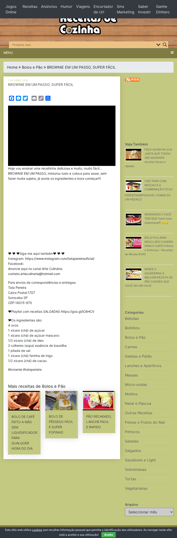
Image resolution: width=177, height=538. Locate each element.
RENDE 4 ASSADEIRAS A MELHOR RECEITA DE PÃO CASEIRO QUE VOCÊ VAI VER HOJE (149, 277)
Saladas (132, 441)
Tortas (130, 479)
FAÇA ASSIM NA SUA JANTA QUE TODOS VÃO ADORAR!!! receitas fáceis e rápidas (148, 158)
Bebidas (132, 318)
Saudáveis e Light (140, 460)
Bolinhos (132, 328)
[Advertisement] (61, 217)
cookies (37, 530)
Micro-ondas (136, 384)
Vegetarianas (136, 488)
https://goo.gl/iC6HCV (77, 311)
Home (12, 67)
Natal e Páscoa (138, 403)
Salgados (133, 450)
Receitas (30, 6)
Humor (66, 6)
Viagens (83, 6)
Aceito (108, 534)
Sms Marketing (125, 9)
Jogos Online (11, 9)
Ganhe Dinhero (163, 9)
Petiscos (132, 431)
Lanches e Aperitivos (143, 365)
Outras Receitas (138, 413)
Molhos (131, 394)
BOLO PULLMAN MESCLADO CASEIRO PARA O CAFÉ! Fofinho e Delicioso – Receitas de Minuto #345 (149, 246)
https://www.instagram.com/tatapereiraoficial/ (59, 258)
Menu (8, 53)
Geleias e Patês (138, 356)
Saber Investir (144, 9)
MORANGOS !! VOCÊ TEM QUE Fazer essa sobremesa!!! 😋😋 (158, 218)
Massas (131, 375)
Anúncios (49, 6)
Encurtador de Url (103, 9)
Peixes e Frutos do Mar (145, 422)
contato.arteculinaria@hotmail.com (34, 274)
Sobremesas (135, 469)
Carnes (131, 346)
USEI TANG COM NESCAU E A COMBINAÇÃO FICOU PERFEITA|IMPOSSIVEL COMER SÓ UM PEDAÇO (149, 190)
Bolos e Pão (32, 67)
